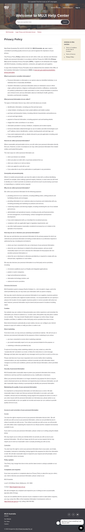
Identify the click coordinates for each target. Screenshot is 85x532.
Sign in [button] (78, 7)
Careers (6, 524)
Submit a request (68, 7)
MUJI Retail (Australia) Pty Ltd (24, 529)
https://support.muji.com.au (17, 487)
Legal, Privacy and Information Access (25, 32)
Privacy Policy (70, 57)
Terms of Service (70, 54)
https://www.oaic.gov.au (11, 501)
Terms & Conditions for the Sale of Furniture (71, 49)
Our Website (7, 519)
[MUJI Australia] (6, 7)
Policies (39, 32)
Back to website (55, 7)
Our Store (7, 521)
